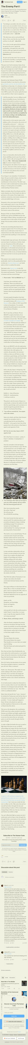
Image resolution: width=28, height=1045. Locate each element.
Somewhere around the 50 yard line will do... (10, 984)
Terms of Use (21, 848)
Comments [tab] (4, 872)
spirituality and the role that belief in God (14, 84)
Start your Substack (10, 1038)
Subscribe (19, 2)
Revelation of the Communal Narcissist (9, 993)
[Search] (25, 977)
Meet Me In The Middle (8, 981)
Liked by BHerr (9, 887)
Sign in (25, 2)
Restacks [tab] (11, 872)
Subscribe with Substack (15, 1021)
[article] (14, 985)
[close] (24, 997)
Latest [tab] (6, 977)
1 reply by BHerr (9, 963)
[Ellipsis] (26, 885)
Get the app (21, 1038)
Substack (7, 1042)
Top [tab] (3, 977)
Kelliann (6, 952)
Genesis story (13, 268)
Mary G (6, 885)
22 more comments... (6, 970)
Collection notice (22, 1034)
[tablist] (7, 872)
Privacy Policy (16, 1027)
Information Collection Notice (15, 849)
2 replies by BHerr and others (12, 947)
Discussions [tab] (12, 977)
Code (11, 246)
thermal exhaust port (13, 263)
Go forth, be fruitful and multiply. (12, 321)
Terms (15, 1034)
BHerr (6, 15)
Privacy (11, 1034)
